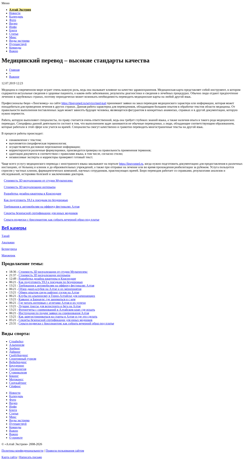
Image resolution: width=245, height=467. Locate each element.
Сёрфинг (15, 386)
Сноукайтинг (18, 382)
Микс (12, 37)
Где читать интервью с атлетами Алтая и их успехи (52, 302)
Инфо (13, 27)
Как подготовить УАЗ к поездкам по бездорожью (36, 200)
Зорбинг (14, 348)
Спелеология (17, 369)
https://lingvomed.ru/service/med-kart (83, 103)
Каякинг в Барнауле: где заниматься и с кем (47, 299)
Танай (6, 236)
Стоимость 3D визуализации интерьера (30, 187)
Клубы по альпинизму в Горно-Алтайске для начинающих (57, 295)
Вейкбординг (18, 362)
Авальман (8, 242)
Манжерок (8, 255)
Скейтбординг (18, 355)
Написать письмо (30, 457)
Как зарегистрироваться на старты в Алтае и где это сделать (58, 316)
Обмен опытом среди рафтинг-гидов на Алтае (49, 292)
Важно (13, 51)
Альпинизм (16, 345)
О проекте (16, 437)
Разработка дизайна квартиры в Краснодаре (32, 193)
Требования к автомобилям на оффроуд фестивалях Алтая (41, 206)
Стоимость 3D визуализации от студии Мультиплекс (38, 180)
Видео (13, 23)
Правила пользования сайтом (65, 450)
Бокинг (14, 376)
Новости (14, 13)
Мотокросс (16, 379)
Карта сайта (9, 457)
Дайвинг (15, 351)
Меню (6, 3)
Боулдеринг (16, 365)
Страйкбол (16, 341)
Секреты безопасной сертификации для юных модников (41, 213)
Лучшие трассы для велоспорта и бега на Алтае (50, 306)
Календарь (16, 16)
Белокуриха (9, 249)
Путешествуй (18, 44)
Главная (14, 69)
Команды (15, 47)
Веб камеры (14, 227)
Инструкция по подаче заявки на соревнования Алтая (54, 313)
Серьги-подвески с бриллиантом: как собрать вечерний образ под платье (51, 219)
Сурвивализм (18, 372)
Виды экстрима (19, 40)
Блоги (13, 30)
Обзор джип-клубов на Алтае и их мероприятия (50, 289)
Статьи (13, 33)
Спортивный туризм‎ (22, 358)
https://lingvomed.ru (131, 163)
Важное (14, 76)
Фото (12, 20)
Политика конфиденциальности (22, 450)
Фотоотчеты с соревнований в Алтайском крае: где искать (57, 309)
